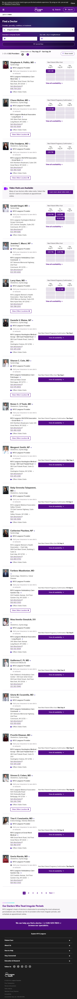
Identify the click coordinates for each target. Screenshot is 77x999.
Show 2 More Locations (20, 311)
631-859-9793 (15, 559)
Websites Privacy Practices (12, 991)
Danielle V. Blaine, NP (20, 320)
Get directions (15, 86)
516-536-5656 (15, 519)
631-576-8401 (15, 387)
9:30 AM (50, 71)
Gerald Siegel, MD (19, 206)
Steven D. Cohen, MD (20, 775)
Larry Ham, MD (17, 280)
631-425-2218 (15, 349)
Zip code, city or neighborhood (50, 35)
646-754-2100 (15, 89)
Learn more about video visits (59, 192)
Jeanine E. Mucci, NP (20, 243)
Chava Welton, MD (19, 100)
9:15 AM (60, 214)
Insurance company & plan (11, 35)
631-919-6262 (15, 272)
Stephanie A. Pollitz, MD (22, 62)
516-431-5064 (15, 127)
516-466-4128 (15, 170)
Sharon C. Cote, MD (19, 360)
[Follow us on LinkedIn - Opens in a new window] (30, 966)
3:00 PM (60, 252)
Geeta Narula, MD (19, 856)
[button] (73, 3)
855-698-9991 (21, 996)
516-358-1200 (15, 306)
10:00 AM (60, 218)
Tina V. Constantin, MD (21, 818)
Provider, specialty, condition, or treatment (16, 25)
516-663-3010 (15, 602)
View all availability (53, 83)
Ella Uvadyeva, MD (19, 143)
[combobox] (38, 29)
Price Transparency (9, 983)
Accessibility (8, 994)
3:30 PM (50, 214)
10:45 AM (50, 109)
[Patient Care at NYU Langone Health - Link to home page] (38, 9)
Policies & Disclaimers (10, 986)
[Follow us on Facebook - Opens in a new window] (14, 966)
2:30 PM (50, 152)
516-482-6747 (15, 845)
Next (51, 893)
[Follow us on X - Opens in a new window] (18, 966)
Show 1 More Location (19, 134)
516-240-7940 (15, 801)
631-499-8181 (15, 232)
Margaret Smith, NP (20, 447)
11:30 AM (60, 289)
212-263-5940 (15, 686)
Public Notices (8, 988)
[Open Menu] (3, 9)
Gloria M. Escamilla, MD (21, 695)
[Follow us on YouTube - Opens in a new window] (26, 966)
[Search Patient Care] (53, 10)
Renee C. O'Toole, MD (20, 404)
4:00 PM (50, 252)
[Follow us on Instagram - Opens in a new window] (22, 966)
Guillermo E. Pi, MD (19, 660)
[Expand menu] (69, 940)
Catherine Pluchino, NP (21, 531)
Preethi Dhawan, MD (20, 735)
